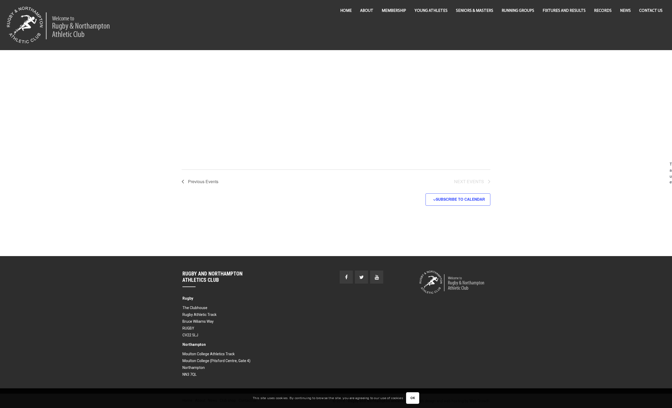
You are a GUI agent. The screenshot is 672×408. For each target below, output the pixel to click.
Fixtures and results (564, 10)
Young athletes (431, 10)
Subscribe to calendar (460, 199)
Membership (394, 10)
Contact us (651, 10)
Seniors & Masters (474, 10)
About (366, 10)
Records (603, 10)
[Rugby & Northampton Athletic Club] (58, 25)
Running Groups (518, 10)
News (625, 10)
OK (412, 398)
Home (346, 10)
